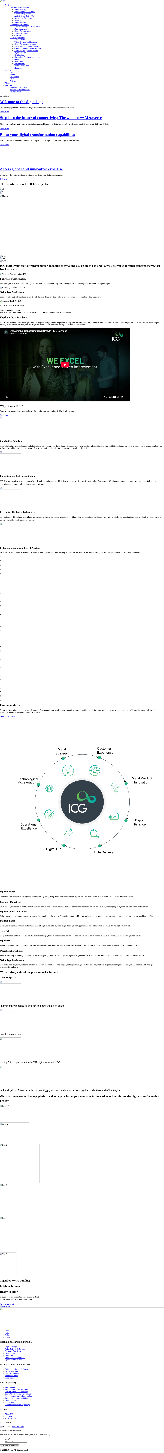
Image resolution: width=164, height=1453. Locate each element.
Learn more (4, 112)
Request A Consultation (9, 1304)
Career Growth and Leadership (26, 44)
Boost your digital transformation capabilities (37, 134)
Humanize (18, 68)
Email (7, 1439)
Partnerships (14, 59)
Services (8, 5)
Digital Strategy (20, 9)
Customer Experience (22, 14)
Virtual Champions (21, 66)
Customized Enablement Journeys (27, 57)
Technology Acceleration (19, 25)
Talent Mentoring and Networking (27, 46)
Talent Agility (19, 40)
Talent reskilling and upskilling (26, 51)
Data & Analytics (20, 29)
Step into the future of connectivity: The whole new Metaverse (51, 117)
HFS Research (19, 61)
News (12, 79)
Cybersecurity (19, 35)
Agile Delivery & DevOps (24, 16)
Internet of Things (21, 33)
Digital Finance (20, 22)
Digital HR (18, 20)
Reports (12, 74)
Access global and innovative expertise (31, 169)
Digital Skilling (20, 53)
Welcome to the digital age (21, 102)
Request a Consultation (18, 87)
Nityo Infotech (19, 64)
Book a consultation (7, 716)
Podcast (12, 81)
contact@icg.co (18, 1427)
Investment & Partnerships (20, 90)
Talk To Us (9, 85)
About (7, 83)
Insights (8, 70)
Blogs (12, 72)
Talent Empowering (17, 38)
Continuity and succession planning (27, 48)
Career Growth (15, 92)
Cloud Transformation (22, 31)
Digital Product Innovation (24, 12)
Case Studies (14, 77)
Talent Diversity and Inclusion (25, 42)
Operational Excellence (23, 18)
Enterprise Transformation (19, 7)
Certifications (19, 55)
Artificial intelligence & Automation (28, 27)
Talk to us (3, 179)
